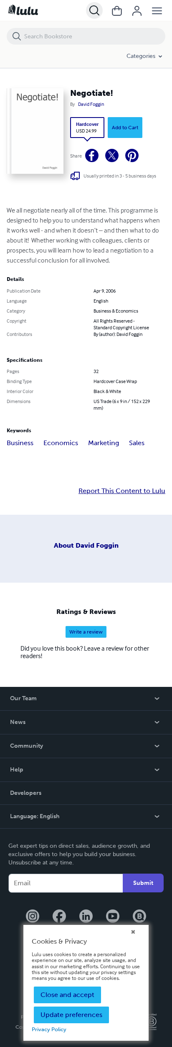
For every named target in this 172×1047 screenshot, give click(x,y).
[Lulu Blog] (139, 916)
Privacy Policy (49, 1029)
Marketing (103, 443)
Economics (60, 443)
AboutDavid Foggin (86, 545)
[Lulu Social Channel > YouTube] (112, 916)
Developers (25, 793)
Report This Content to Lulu (121, 491)
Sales (136, 443)
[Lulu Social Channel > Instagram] (32, 916)
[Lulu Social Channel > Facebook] (59, 916)
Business (20, 443)
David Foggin (91, 104)
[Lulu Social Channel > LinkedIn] (86, 916)
